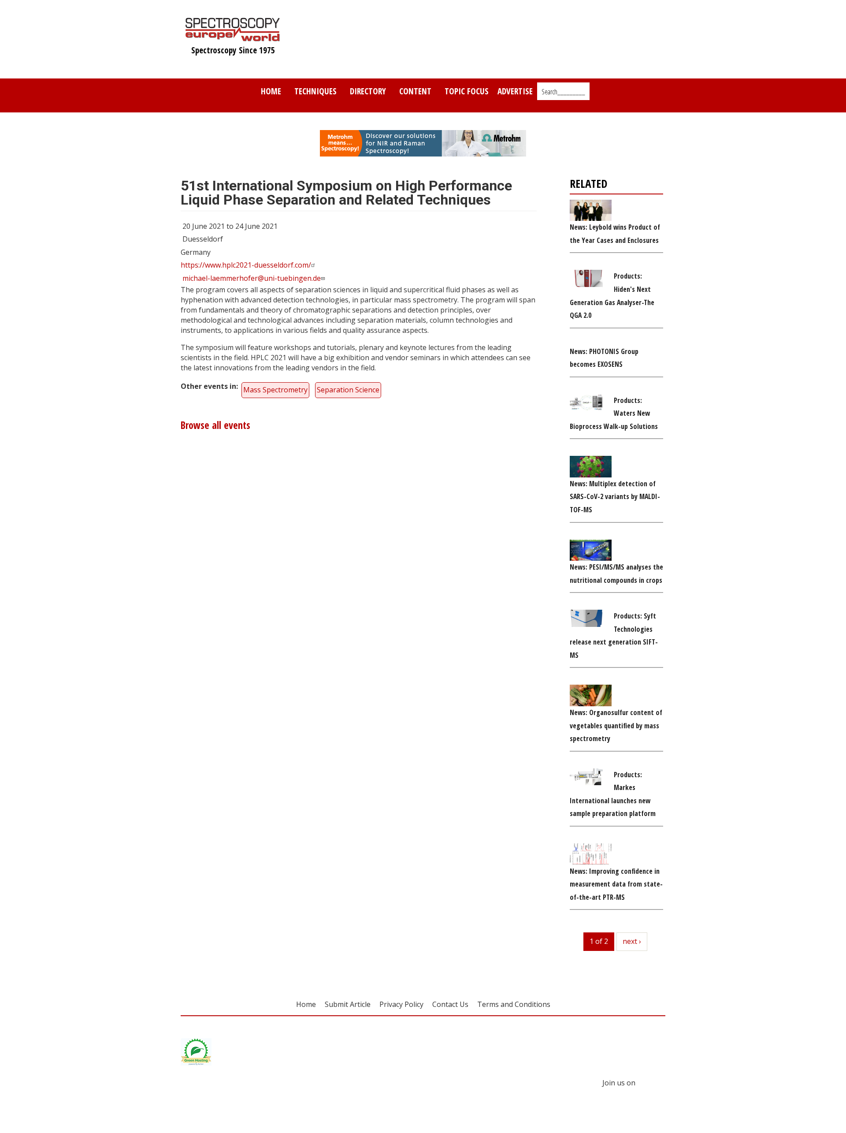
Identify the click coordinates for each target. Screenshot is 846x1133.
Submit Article (348, 1004)
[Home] (233, 37)
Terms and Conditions (513, 1004)
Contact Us (450, 1004)
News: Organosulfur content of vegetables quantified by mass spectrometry (616, 725)
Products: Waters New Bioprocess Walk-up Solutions (614, 413)
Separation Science (348, 390)
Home (271, 91)
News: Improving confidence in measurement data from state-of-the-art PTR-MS (616, 884)
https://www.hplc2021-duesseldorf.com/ (246, 265)
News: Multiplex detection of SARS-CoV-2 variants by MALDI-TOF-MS (615, 496)
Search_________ (563, 92)
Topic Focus (467, 91)
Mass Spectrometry (275, 390)
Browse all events (215, 425)
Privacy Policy (401, 1004)
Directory (368, 91)
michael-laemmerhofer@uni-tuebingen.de (251, 278)
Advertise (515, 91)
